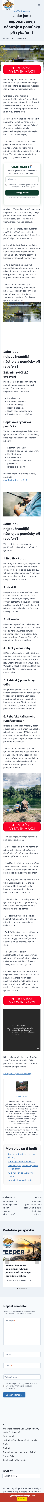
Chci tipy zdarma (22, 193)
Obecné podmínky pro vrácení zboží (19, 1452)
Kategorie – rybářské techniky (17, 1073)
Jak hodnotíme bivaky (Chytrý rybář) (19, 1440)
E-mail (8, 1366)
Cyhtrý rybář (8, 1436)
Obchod (6, 1448)
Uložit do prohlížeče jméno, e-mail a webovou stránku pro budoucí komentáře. (21, 1385)
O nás (5, 1444)
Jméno (8, 1354)
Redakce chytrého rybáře (14, 1460)
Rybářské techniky (22, 11)
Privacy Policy (8, 1456)
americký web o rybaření (15, 480)
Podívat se (22, 1499)
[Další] (37, 1261)
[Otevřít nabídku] (39, 5)
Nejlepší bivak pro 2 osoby (20, 1180)
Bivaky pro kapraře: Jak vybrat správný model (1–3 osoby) (20, 1431)
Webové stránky (12, 1377)
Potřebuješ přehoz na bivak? (21, 1161)
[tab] (17, 1288)
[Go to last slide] (7, 1261)
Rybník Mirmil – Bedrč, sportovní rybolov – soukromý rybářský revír (10, 1205)
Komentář (9, 1321)
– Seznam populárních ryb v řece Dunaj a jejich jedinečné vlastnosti (33, 1205)
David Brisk (9, 38)
